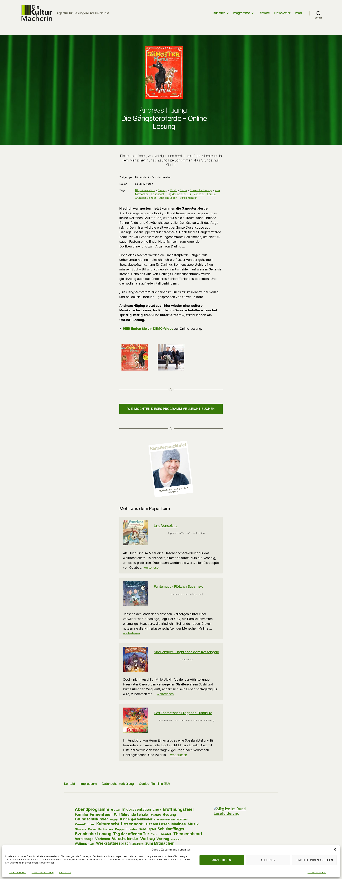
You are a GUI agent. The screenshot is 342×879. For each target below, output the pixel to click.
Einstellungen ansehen (314, 860)
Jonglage (114, 820)
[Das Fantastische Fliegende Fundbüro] (135, 720)
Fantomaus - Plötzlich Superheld (178, 586)
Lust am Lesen (168, 197)
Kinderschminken (164, 819)
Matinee (178, 824)
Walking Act (176, 839)
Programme (241, 13)
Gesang (162, 190)
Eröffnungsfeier (178, 809)
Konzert (182, 819)
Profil (298, 13)
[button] (335, 849)
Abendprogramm (92, 809)
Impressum (65, 872)
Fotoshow (155, 814)
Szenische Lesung (201, 190)
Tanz (154, 834)
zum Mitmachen (160, 843)
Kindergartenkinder (136, 819)
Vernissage (84, 839)
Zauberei (138, 843)
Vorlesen (199, 194)
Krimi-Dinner (85, 824)
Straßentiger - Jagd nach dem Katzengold (186, 652)
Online (183, 190)
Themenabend (187, 833)
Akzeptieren (221, 860)
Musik (173, 190)
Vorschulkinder (125, 838)
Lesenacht (157, 194)
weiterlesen (151, 567)
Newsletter (282, 13)
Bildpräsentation (145, 190)
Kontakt (69, 784)
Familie (211, 194)
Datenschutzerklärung (43, 872)
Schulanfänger (188, 197)
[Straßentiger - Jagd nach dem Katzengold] (135, 659)
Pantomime (105, 829)
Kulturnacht (107, 823)
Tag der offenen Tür (179, 194)
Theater (165, 834)
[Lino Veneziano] (135, 532)
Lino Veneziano (165, 525)
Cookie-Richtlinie (17, 872)
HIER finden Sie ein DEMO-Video (148, 328)
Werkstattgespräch (113, 843)
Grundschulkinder (145, 197)
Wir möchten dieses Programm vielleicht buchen (170, 409)
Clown (157, 810)
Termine (264, 13)
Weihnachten (84, 843)
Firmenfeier (101, 814)
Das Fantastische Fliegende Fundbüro (183, 713)
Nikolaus (80, 829)
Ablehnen (268, 860)
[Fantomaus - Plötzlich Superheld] (135, 593)
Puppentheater (126, 829)
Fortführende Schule (131, 815)
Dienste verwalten (317, 872)
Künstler (219, 13)
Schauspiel (147, 829)
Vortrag (147, 838)
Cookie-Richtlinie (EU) (154, 784)
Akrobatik (116, 810)
